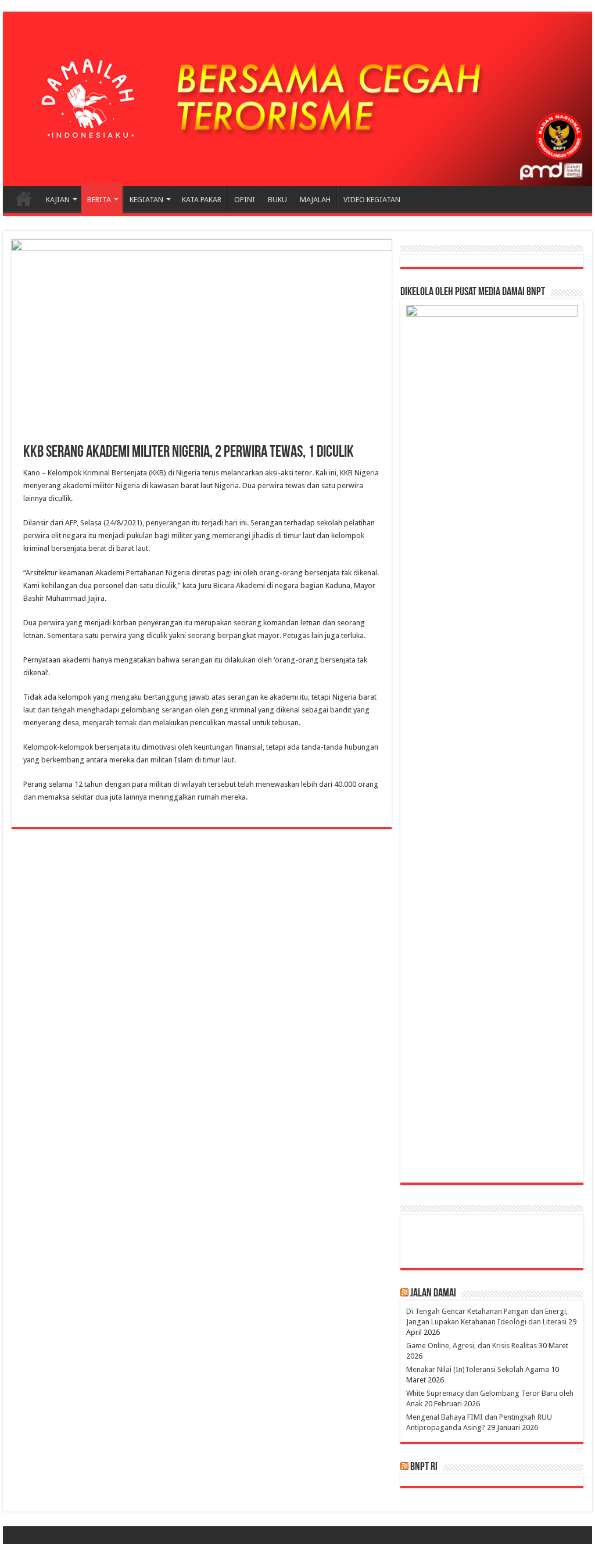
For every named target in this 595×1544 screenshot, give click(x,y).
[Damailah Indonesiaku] (297, 99)
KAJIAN (58, 199)
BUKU (277, 199)
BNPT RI (424, 1467)
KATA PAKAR (201, 199)
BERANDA (24, 198)
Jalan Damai (433, 1293)
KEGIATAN (146, 199)
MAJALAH (315, 199)
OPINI (244, 199)
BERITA (99, 199)
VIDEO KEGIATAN (371, 199)
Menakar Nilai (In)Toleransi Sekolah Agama (477, 1369)
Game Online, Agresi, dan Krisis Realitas (471, 1345)
